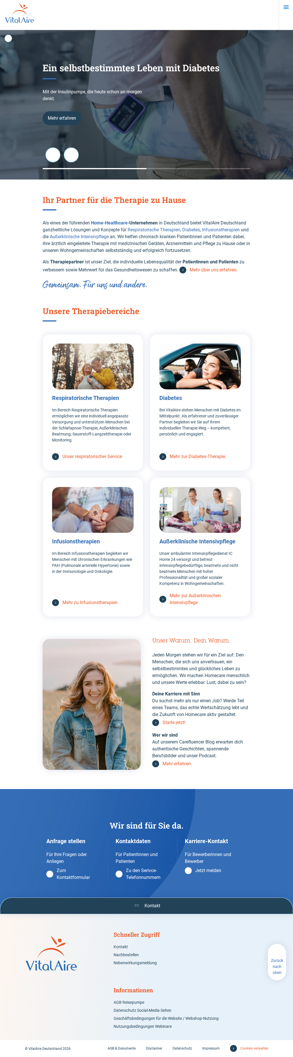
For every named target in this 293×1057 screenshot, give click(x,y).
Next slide (71, 154)
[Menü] (286, 7)
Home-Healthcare (109, 223)
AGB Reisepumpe (129, 1002)
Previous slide (52, 154)
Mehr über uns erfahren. (214, 270)
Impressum (211, 1048)
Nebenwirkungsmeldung (135, 963)
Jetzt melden (208, 870)
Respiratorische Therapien (153, 229)
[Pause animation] (8, 38)
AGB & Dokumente (122, 1048)
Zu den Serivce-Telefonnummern (143, 874)
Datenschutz (182, 1048)
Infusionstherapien (221, 229)
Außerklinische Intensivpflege (79, 236)
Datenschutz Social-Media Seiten (142, 1010)
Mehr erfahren (62, 118)
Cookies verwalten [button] (254, 1048)
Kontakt (121, 946)
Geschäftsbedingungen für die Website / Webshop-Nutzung (166, 1018)
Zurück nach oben (277, 966)
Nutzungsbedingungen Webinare (143, 1026)
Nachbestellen (126, 955)
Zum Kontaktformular (73, 874)
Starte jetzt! (175, 722)
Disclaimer (154, 1048)
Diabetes (191, 229)
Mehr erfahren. (177, 763)
